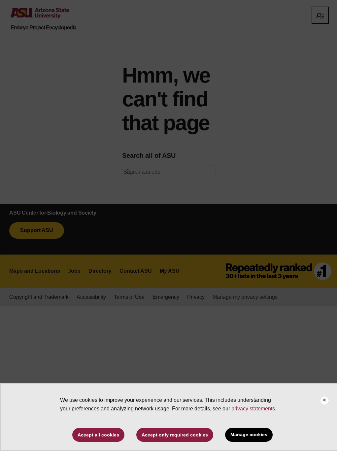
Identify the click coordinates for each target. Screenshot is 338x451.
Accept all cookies (98, 434)
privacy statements (253, 408)
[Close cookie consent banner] (324, 400)
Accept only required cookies (175, 434)
